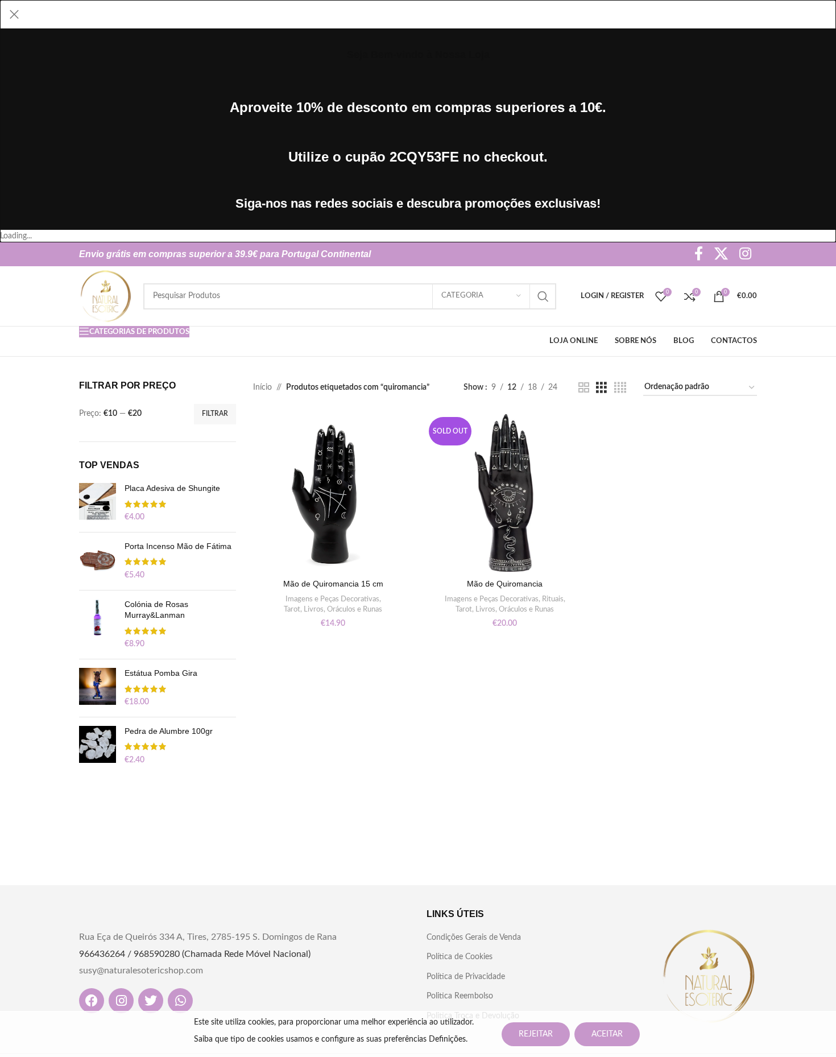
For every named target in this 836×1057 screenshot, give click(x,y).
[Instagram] (121, 1000)
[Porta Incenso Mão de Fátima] (97, 561)
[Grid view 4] (620, 388)
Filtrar (215, 413)
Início (262, 387)
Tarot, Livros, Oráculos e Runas (333, 609)
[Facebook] (91, 1000)
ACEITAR (607, 1034)
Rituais (553, 599)
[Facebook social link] (699, 254)
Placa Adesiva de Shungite (172, 488)
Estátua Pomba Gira (161, 673)
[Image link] (708, 976)
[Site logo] (105, 296)
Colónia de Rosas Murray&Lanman (156, 610)
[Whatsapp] (180, 1000)
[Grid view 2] (583, 388)
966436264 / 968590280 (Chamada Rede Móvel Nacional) (195, 954)
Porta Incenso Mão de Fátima (178, 546)
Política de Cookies (460, 957)
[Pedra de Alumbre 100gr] (97, 746)
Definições (447, 1039)
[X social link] (721, 254)
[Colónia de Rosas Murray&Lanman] (97, 624)
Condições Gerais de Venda (474, 938)
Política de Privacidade (466, 977)
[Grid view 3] (601, 388)
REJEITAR (536, 1034)
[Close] (14, 14)
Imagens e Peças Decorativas (332, 599)
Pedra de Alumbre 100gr (169, 731)
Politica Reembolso (460, 996)
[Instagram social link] (745, 254)
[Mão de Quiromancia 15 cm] (333, 493)
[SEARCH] (543, 296)
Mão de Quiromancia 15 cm (333, 583)
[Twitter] (150, 1000)
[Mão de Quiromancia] (505, 493)
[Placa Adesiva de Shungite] (97, 503)
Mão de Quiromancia (505, 583)
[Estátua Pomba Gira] (97, 688)
